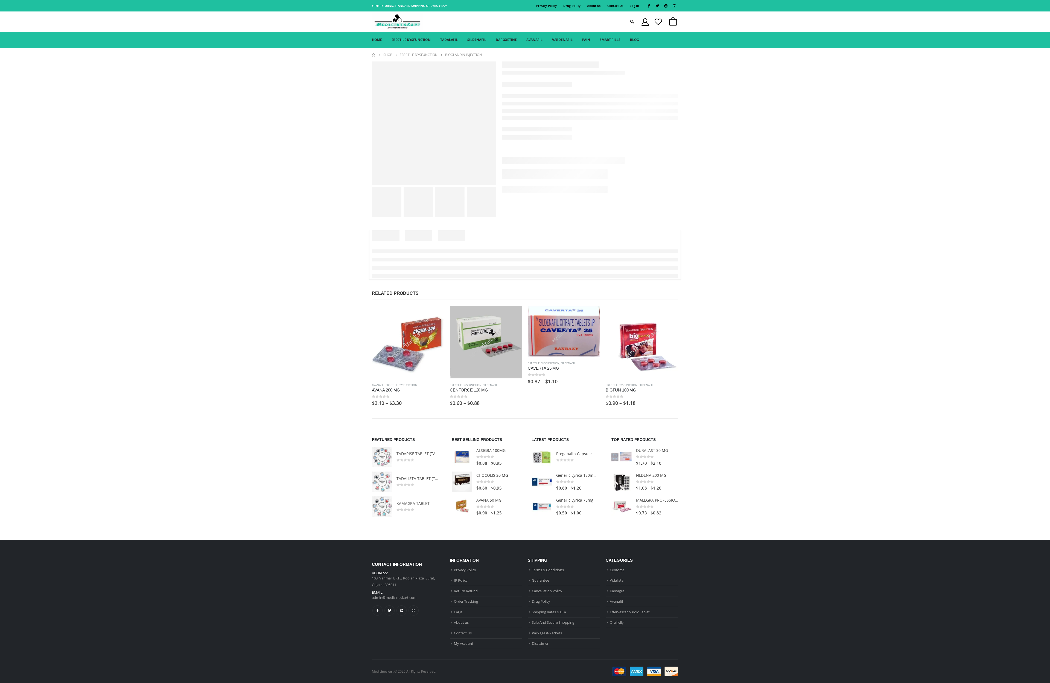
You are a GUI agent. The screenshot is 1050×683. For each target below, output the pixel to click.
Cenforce (617, 569)
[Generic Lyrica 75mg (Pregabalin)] (542, 506)
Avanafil (378, 385)
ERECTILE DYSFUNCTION (411, 39)
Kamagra (617, 590)
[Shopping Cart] (673, 22)
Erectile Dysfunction (401, 385)
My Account (463, 643)
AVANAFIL (534, 39)
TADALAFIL (449, 39)
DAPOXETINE (506, 39)
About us (593, 6)
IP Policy (461, 580)
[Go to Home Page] (374, 55)
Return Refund (466, 590)
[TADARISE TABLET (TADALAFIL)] (382, 457)
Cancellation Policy (547, 590)
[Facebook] (648, 5)
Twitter (389, 610)
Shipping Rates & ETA (549, 612)
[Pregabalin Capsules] (542, 457)
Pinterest (401, 610)
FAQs (458, 612)
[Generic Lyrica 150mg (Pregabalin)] (542, 482)
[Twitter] (657, 5)
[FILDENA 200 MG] (621, 482)
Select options (435, 315)
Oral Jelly (617, 622)
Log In (634, 6)
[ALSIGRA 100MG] (462, 457)
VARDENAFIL (562, 39)
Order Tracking (466, 601)
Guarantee (540, 580)
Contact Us (615, 6)
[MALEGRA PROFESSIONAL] (621, 506)
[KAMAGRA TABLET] (382, 506)
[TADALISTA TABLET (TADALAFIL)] (382, 482)
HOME (377, 39)
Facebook (377, 610)
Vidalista (616, 580)
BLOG (634, 39)
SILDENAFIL (476, 39)
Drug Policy (572, 6)
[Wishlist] (658, 21)
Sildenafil (490, 385)
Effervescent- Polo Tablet (630, 612)
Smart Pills (610, 39)
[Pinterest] (665, 5)
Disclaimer (540, 643)
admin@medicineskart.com (394, 597)
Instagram (414, 610)
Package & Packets (547, 633)
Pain (586, 39)
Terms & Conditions (548, 569)
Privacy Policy (546, 6)
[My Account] (645, 21)
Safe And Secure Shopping (553, 622)
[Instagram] (674, 5)
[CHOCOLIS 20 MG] (462, 482)
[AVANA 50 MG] (462, 506)
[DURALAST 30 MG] (621, 457)
